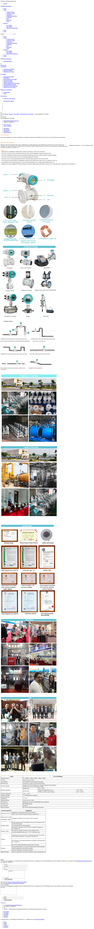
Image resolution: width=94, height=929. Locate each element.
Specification (7, 129)
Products (6, 23)
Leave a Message (8, 126)
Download (8, 20)
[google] (6, 915)
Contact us (3, 902)
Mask (5, 93)
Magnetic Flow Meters (9, 101)
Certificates (9, 17)
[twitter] (6, 917)
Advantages (6, 131)
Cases (5, 31)
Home (5, 8)
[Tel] (5, 921)
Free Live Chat (7, 124)
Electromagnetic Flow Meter (10, 79)
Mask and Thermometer (12, 28)
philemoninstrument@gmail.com (11, 120)
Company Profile (10, 12)
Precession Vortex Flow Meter (11, 86)
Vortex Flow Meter (8, 80)
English (5, 3)
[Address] (6, 925)
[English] (6, 61)
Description (6, 128)
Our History (9, 14)
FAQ (7, 18)
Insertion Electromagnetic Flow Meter (15, 883)
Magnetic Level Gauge (9, 71)
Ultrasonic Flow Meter (9, 76)
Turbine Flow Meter (8, 82)
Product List (3, 65)
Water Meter (6, 78)
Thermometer (7, 92)
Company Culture (10, 13)
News (5, 30)
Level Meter (9, 25)
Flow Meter (9, 26)
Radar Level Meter (8, 70)
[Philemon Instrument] (6, 6)
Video (7, 21)
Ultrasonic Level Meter (9, 69)
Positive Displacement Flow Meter (12, 83)
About (5, 10)
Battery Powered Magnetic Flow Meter (17, 882)
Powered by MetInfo (39, 919)
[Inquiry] (6, 927)
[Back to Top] (5, 924)
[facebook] (6, 911)
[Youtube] (6, 913)
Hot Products (4, 96)
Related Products (7, 132)
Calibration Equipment (11, 16)
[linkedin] (6, 914)
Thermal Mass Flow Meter (10, 84)
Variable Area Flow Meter (10, 87)
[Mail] (5, 923)
